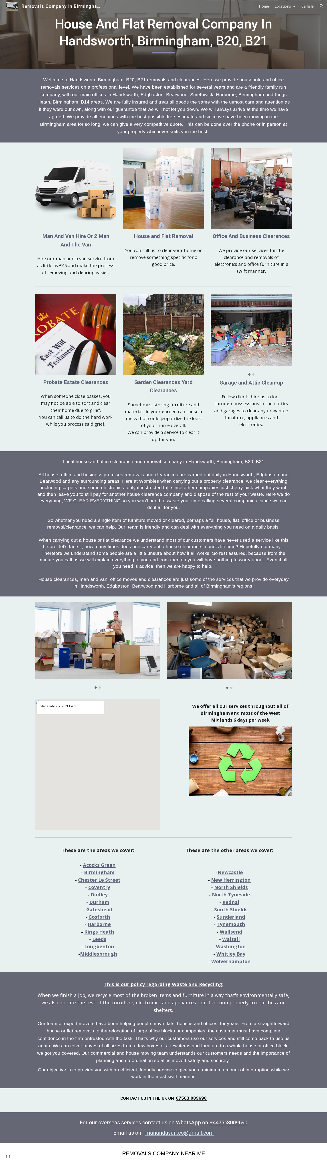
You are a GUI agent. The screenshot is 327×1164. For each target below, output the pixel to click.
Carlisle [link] (307, 6)
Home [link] (264, 6)
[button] (321, 6)
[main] (163, 34)
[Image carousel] (251, 335)
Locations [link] (283, 6)
